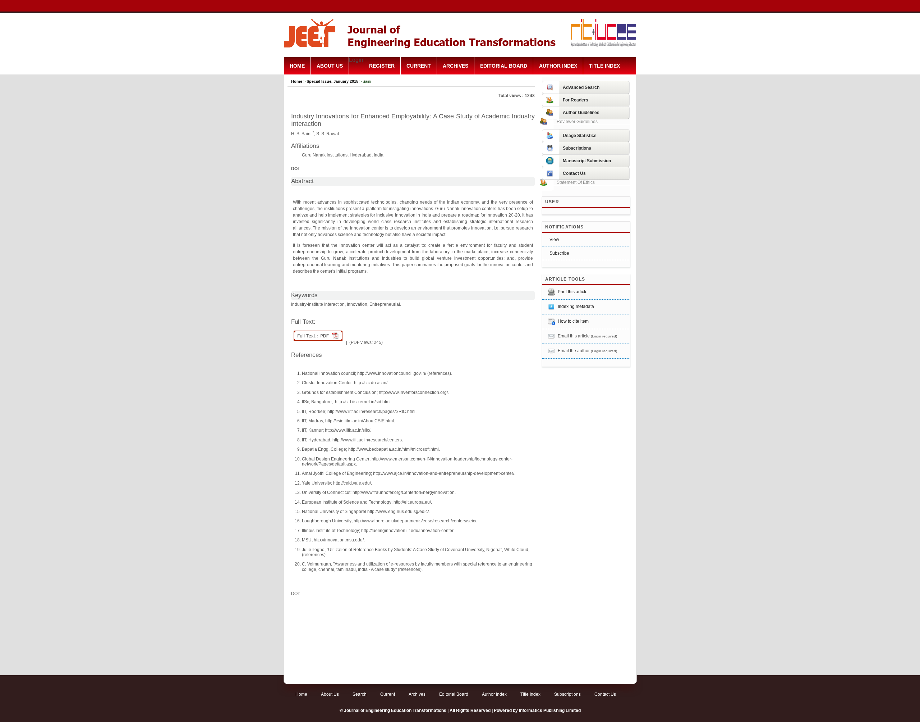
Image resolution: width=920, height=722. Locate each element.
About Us (330, 66)
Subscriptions (567, 694)
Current (418, 66)
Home (297, 66)
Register (382, 66)
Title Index (604, 66)
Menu (460, 83)
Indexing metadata (576, 306)
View (554, 239)
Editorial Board (503, 66)
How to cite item (573, 321)
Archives (455, 66)
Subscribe (559, 253)
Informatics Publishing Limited (550, 710)
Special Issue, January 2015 (332, 81)
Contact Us (605, 694)
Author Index (558, 66)
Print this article (573, 291)
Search (360, 694)
